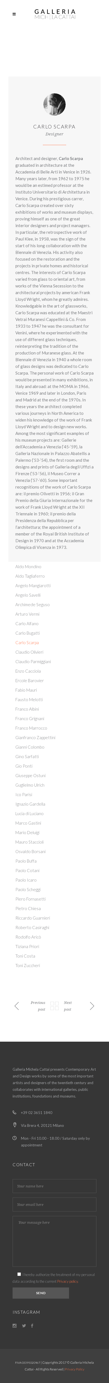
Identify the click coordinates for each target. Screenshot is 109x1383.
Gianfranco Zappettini (35, 737)
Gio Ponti (23, 765)
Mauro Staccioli (29, 841)
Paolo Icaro (26, 879)
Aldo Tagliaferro (30, 576)
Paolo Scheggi (28, 889)
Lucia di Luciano (29, 813)
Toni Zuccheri (27, 965)
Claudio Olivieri (29, 651)
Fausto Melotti (29, 699)
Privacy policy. (68, 1281)
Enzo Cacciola (28, 670)
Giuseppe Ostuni (30, 775)
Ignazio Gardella (30, 803)
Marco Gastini (28, 822)
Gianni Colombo (29, 746)
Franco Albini (27, 708)
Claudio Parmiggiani (33, 661)
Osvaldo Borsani (30, 851)
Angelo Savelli (28, 595)
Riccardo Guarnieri (32, 917)
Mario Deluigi (27, 832)
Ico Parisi (23, 794)
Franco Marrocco (31, 727)
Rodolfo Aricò (28, 936)
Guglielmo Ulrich (29, 784)
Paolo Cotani (27, 870)
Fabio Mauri (26, 689)
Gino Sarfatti (27, 756)
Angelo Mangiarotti (33, 585)
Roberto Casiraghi (32, 927)
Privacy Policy (74, 1369)
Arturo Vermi (27, 613)
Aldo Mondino (28, 566)
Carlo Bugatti (27, 632)
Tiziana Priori (27, 946)
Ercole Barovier (29, 680)
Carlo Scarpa (27, 642)
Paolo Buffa (26, 860)
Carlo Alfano (27, 623)
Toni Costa (25, 955)
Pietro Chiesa (28, 908)
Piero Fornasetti (30, 898)
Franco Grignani (29, 718)
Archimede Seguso (32, 604)
